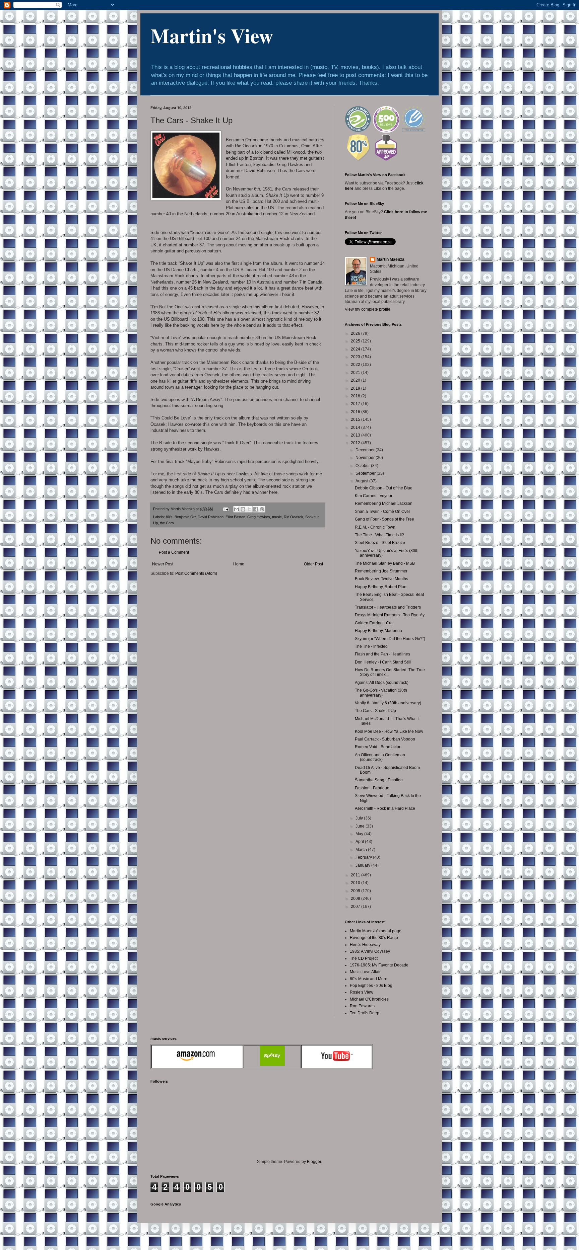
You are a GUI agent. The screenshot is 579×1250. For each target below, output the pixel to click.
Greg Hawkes (258, 517)
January (363, 865)
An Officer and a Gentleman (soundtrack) (380, 757)
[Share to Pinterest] (262, 509)
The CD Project (364, 958)
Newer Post (162, 564)
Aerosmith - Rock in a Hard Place (385, 808)
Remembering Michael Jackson (383, 503)
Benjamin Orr (185, 517)
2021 (356, 372)
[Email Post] (225, 509)
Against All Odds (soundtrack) (381, 682)
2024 (356, 349)
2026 (356, 333)
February (364, 857)
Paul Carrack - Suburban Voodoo (385, 739)
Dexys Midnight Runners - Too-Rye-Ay (390, 615)
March (362, 849)
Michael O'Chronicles (369, 999)
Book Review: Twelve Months (381, 578)
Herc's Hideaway (365, 944)
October (363, 465)
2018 (356, 396)
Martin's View (211, 35)
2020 (356, 380)
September (366, 473)
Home (238, 564)
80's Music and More (368, 978)
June (361, 826)
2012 (356, 443)
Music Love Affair (365, 971)
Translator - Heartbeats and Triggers (388, 607)
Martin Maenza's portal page (375, 931)
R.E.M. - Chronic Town (375, 527)
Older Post (313, 564)
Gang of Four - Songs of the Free (384, 519)
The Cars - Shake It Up (375, 710)
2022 (356, 364)
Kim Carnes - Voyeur (373, 495)
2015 (356, 419)
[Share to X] (249, 509)
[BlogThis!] (243, 509)
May (360, 834)
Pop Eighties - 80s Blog (371, 985)
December (366, 450)
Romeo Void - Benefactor (377, 747)
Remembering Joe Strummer (381, 571)
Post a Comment (174, 552)
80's (169, 517)
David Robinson (210, 517)
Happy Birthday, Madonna (378, 630)
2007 (356, 906)
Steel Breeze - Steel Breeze (380, 542)
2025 (356, 341)
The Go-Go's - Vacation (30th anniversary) (381, 692)
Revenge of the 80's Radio (374, 937)
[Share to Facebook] (255, 509)
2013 (356, 435)
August (362, 481)
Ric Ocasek (293, 517)
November (366, 457)
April (360, 841)
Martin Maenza (390, 259)
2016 (356, 411)
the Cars (167, 523)
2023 (356, 357)
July (360, 818)
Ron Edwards (362, 1006)
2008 (356, 898)
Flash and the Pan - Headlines (382, 654)
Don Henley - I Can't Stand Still (383, 662)
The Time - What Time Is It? (379, 535)
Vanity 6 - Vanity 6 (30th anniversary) (388, 703)
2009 (356, 890)
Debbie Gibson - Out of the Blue (383, 488)
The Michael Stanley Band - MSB (385, 563)
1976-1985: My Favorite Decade (379, 965)
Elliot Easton (235, 517)
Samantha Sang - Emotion (379, 780)
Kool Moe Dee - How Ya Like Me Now (389, 731)
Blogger (314, 1161)
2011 (356, 875)
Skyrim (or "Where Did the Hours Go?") (390, 638)
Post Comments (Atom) (196, 573)
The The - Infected (371, 646)
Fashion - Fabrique (372, 788)
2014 (356, 427)
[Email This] (236, 509)
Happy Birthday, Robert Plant (381, 586)
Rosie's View (361, 992)
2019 (356, 388)
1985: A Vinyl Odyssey (370, 951)
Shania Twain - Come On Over (382, 511)
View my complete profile (367, 309)
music (277, 517)
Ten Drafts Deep (364, 1013)
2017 (356, 403)
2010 (356, 882)
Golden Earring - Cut (373, 623)
